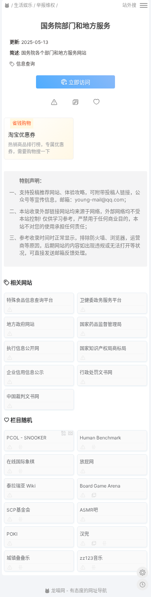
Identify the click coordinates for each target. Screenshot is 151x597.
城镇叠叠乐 (18, 558)
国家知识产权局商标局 (103, 348)
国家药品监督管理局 (101, 324)
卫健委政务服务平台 (101, 300)
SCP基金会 (18, 510)
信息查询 (25, 64)
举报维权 (45, 5)
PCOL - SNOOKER (26, 438)
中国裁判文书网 (23, 396)
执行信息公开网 (23, 348)
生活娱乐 (23, 5)
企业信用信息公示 (25, 372)
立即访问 (78, 82)
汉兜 (84, 534)
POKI (12, 534)
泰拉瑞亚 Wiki (21, 486)
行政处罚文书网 (96, 372)
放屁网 (87, 462)
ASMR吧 (89, 510)
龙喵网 (57, 591)
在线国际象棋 (20, 462)
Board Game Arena (100, 486)
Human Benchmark (100, 438)
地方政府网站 (20, 324)
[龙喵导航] (7, 5)
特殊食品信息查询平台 (30, 300)
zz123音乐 (91, 558)
